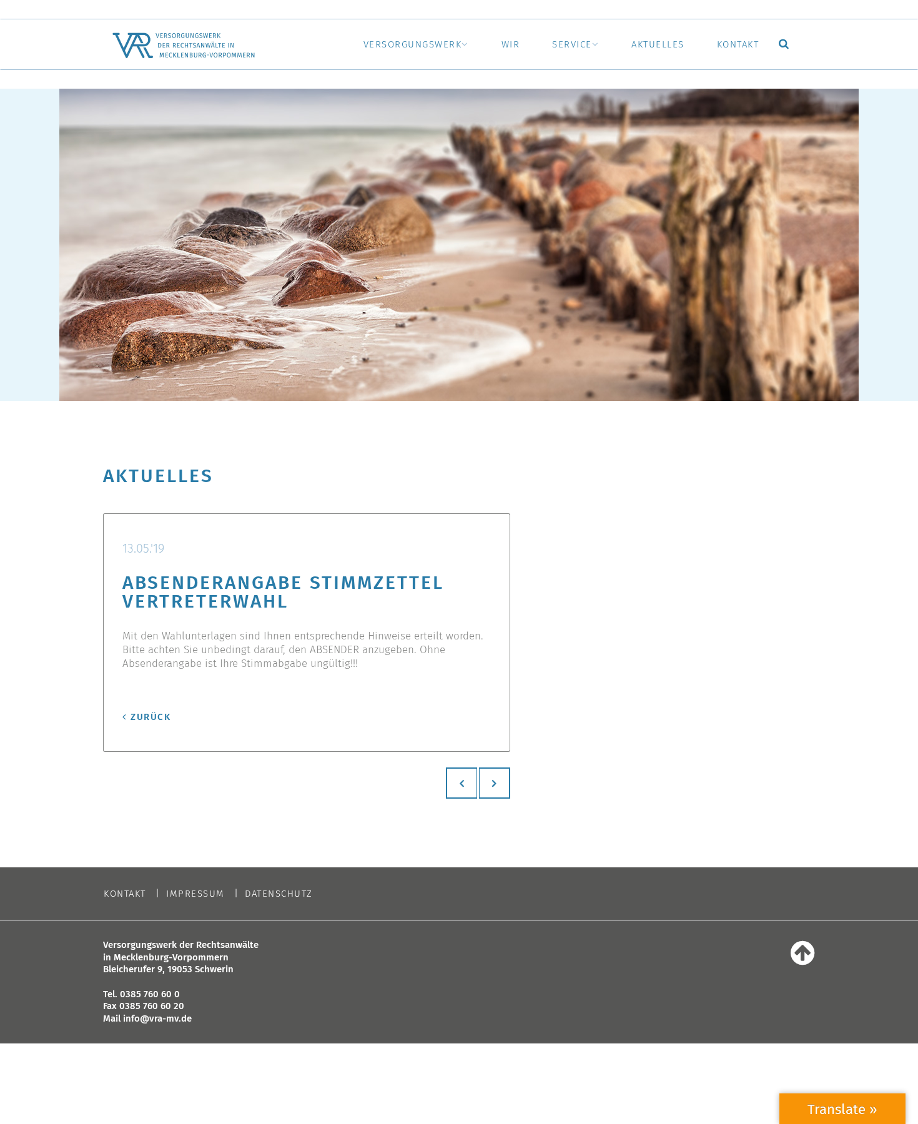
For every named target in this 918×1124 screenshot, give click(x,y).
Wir (510, 44)
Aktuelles (657, 44)
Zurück (150, 717)
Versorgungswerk (412, 44)
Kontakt (738, 44)
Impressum (195, 894)
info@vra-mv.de (157, 1018)
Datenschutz (279, 894)
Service (572, 44)
